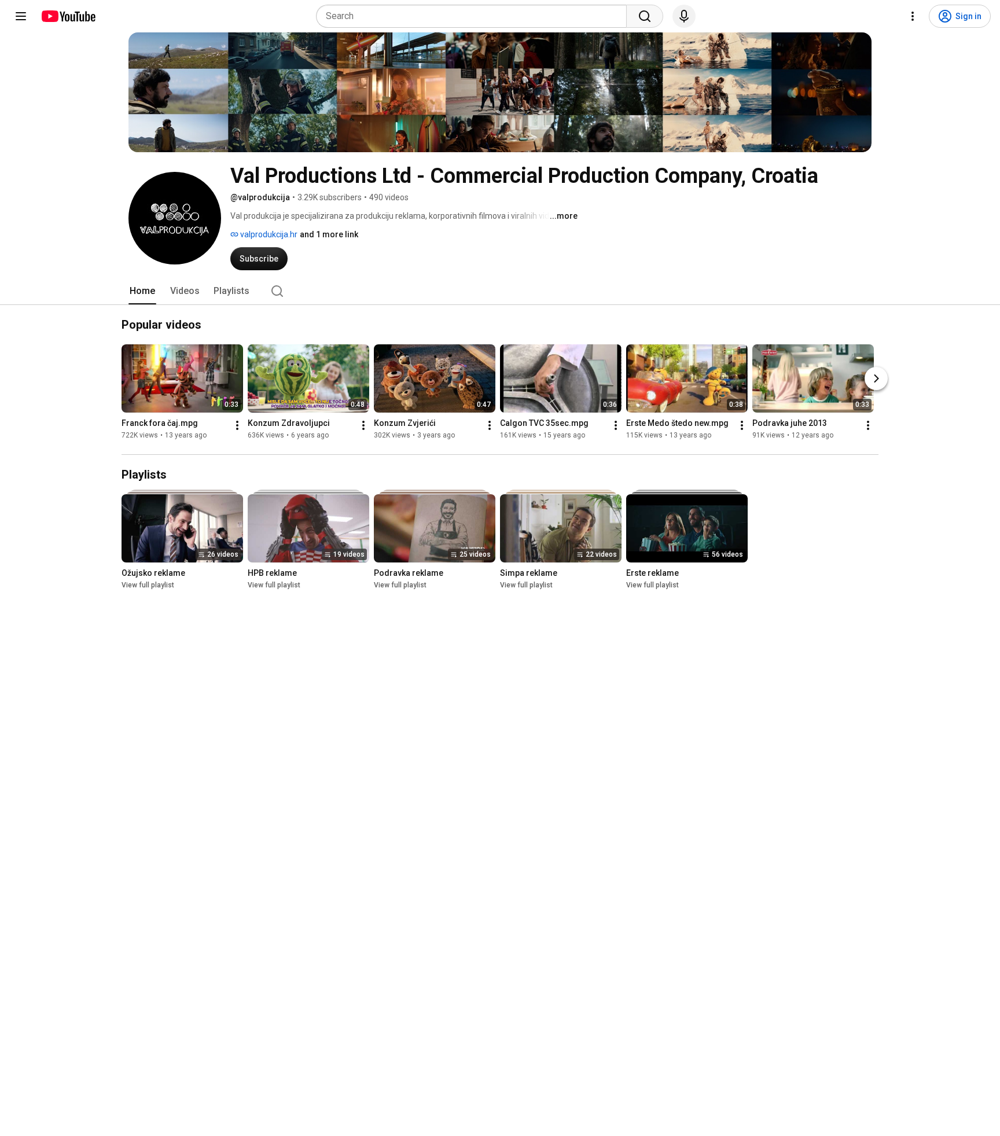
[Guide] (21, 16)
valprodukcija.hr (267, 234)
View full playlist (148, 585)
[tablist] (500, 291)
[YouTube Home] (68, 16)
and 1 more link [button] (329, 234)
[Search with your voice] (684, 16)
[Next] (876, 378)
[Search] (644, 16)
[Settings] (913, 16)
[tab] (142, 291)
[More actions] (237, 425)
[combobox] (475, 16)
